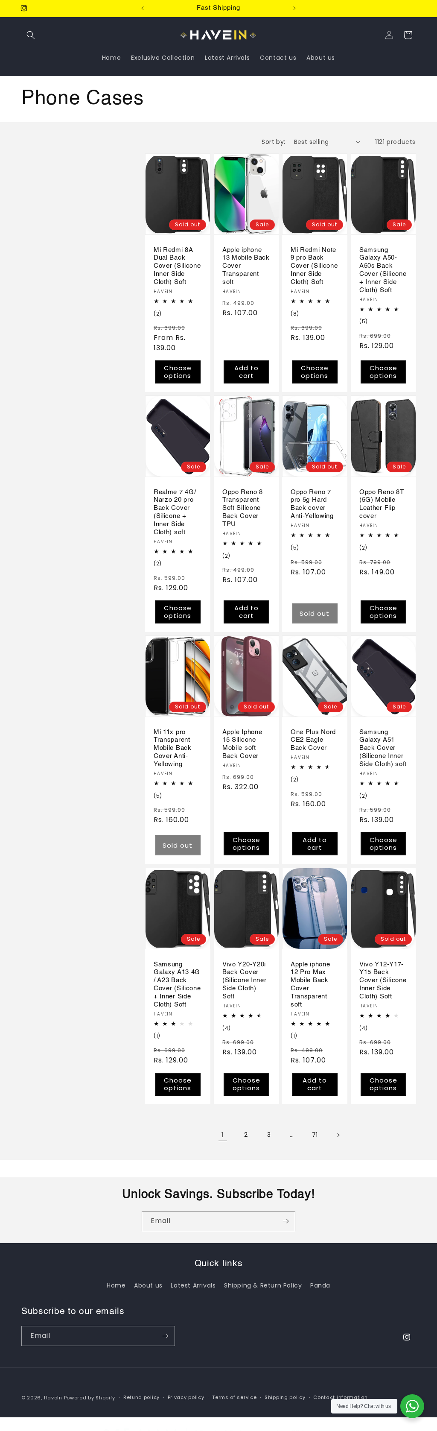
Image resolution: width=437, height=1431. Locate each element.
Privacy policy (186, 1397)
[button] (30, 35)
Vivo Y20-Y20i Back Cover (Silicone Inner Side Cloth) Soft (244, 980)
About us (148, 1285)
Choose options (178, 371)
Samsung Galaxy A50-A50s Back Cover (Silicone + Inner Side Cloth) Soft (382, 269)
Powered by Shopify (90, 1397)
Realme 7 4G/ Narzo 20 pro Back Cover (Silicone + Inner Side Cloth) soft (175, 512)
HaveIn (53, 1397)
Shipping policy (285, 1397)
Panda (320, 1285)
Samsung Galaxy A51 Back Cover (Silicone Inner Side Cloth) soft (383, 748)
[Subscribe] (285, 1221)
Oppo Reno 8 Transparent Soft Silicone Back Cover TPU (242, 508)
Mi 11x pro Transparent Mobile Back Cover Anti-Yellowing (173, 748)
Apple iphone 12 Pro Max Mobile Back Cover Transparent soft (310, 984)
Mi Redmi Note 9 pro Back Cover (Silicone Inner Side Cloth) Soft (314, 265)
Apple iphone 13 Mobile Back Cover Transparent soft (246, 265)
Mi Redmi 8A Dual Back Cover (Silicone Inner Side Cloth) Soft (177, 265)
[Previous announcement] (142, 8)
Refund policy (141, 1397)
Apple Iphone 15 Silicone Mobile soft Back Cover (242, 744)
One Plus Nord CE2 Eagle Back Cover (313, 740)
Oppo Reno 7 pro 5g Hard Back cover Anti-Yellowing (312, 504)
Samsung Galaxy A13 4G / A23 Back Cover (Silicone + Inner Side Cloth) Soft (177, 984)
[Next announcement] (294, 8)
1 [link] (222, 1135)
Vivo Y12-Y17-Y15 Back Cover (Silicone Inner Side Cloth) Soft (382, 980)
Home (116, 1285)
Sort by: (273, 142)
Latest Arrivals (193, 1285)
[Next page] (338, 1135)
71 (315, 1134)
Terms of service (234, 1397)
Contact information (340, 1397)
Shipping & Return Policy (263, 1285)
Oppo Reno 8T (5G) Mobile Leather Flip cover (381, 504)
